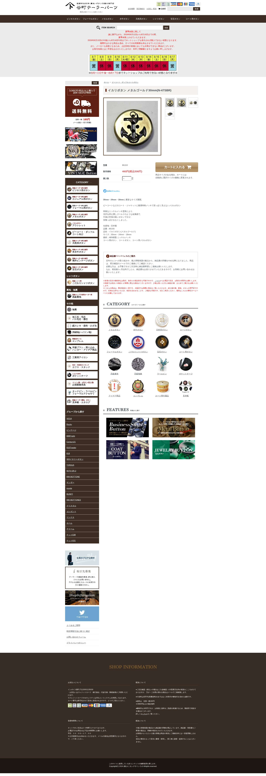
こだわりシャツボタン (138, 352)
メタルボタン (107, 19)
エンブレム (138, 396)
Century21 (71, 442)
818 (68, 453)
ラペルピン (162, 374)
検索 (166, 27)
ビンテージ (71, 430)
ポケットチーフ (186, 374)
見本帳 (186, 396)
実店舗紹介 (140, 9)
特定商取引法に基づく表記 (78, 631)
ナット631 (71, 540)
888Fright (70, 436)
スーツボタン (186, 330)
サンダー (70, 482)
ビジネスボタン (73, 19)
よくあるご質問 (73, 625)
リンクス (70, 517)
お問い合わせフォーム (76, 637)
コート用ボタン (192, 19)
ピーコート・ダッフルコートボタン (125, 82)
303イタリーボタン (74, 459)
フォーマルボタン (90, 19)
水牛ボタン (124, 19)
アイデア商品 (114, 396)
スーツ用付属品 (162, 396)
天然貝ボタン (141, 19)
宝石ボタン (175, 19)
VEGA (69, 418)
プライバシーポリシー (76, 643)
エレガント (71, 511)
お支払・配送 (152, 9)
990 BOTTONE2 (73, 500)
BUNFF (69, 494)
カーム (69, 523)
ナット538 (71, 535)
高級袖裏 (138, 374)
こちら (157, 281)
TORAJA (70, 465)
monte (69, 488)
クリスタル (71, 506)
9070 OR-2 (71, 471)
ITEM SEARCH (108, 27)
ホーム (106, 82)
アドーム (70, 529)
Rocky (69, 424)
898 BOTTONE (73, 477)
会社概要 (131, 9)
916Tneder (71, 448)
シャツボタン (158, 19)
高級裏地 (114, 374)
